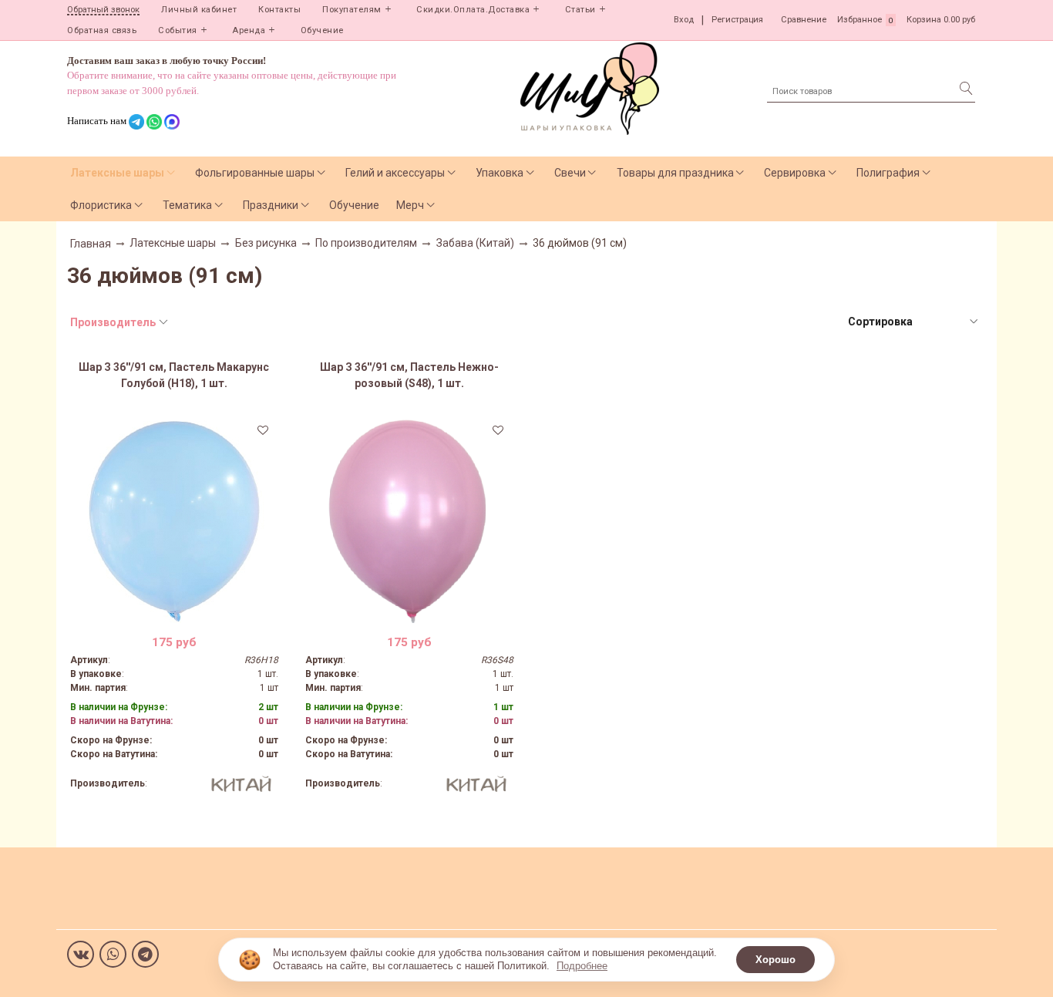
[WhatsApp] (112, 954)
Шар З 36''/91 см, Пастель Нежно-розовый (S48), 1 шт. (409, 375)
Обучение (322, 30)
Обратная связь (101, 30)
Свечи (570, 173)
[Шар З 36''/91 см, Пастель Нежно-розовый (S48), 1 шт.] (409, 519)
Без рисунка (266, 243)
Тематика (187, 205)
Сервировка (795, 173)
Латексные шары (117, 173)
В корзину (174, 611)
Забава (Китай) (475, 243)
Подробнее (582, 966)
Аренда (248, 30)
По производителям (366, 243)
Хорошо (775, 959)
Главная (90, 243)
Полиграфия (888, 173)
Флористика (101, 205)
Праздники (270, 205)
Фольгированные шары (255, 173)
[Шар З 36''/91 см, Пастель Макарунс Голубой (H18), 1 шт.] (174, 519)
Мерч (410, 205)
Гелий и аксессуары (395, 173)
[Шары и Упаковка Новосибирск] (589, 87)
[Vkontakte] (80, 954)
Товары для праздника (675, 173)
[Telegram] (145, 954)
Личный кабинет (199, 10)
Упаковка (499, 173)
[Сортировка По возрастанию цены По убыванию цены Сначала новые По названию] (912, 321)
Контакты (279, 10)
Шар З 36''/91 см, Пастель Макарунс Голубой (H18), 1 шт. (174, 375)
